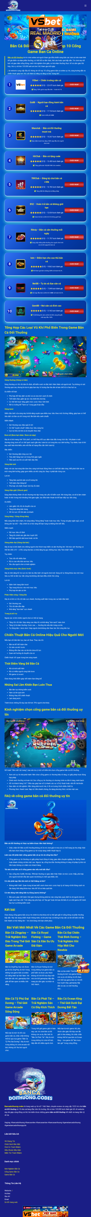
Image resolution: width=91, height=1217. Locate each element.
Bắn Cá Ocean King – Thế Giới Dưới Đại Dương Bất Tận (69, 1003)
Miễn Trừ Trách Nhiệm (13, 1153)
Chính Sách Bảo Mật (12, 1144)
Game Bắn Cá (10, 1175)
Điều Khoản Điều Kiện (13, 1150)
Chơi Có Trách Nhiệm (13, 1147)
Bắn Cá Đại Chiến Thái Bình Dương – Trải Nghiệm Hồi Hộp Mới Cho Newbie (69, 941)
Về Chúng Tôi (10, 1141)
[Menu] (85, 6)
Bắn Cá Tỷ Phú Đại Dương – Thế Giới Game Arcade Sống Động (17, 1005)
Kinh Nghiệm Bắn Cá (12, 1169)
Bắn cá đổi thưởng (15, 57)
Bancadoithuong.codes (14, 1106)
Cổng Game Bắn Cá (12, 1172)
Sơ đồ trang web (11, 1202)
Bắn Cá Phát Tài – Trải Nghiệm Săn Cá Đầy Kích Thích (43, 1003)
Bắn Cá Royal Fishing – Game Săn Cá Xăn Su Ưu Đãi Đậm (42, 939)
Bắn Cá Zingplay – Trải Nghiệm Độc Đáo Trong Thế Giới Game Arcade (17, 939)
